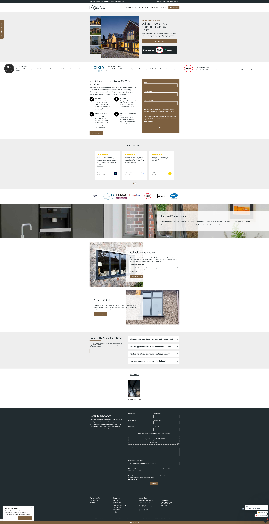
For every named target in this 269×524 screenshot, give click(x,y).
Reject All (11, 518)
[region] (18, 513)
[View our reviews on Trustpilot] (168, 50)
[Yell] (170, 174)
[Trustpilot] (115, 174)
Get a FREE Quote (159, 41)
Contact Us (176, 1)
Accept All (25, 518)
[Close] (32, 507)
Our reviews (166, 1)
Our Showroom (117, 502)
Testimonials (116, 504)
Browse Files (153, 442)
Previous (90, 164)
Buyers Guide (174, 7)
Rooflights (145, 7)
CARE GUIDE (116, 509)
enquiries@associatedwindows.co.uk (114, 1)
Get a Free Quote (161, 7)
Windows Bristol (94, 500)
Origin (139, 7)
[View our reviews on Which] (159, 50)
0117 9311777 (96, 1)
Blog (171, 1)
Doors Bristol (93, 502)
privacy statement (148, 121)
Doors (134, 7)
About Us (152, 7)
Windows (128, 7)
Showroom (159, 1)
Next (178, 164)
